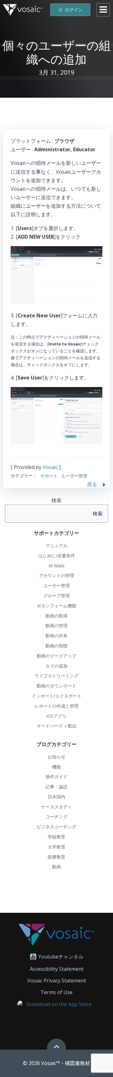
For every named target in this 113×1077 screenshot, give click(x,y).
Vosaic (50, 467)
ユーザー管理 (74, 476)
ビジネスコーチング (56, 827)
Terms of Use (56, 992)
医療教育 (56, 857)
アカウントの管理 (56, 575)
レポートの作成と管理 (56, 706)
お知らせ (56, 757)
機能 (56, 767)
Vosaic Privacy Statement (56, 980)
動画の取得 (56, 616)
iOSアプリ (56, 716)
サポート (49, 476)
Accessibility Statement (56, 968)
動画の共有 (56, 636)
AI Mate (57, 566)
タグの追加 (56, 666)
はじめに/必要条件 (56, 556)
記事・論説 (56, 787)
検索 (56, 500)
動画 (56, 867)
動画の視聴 (56, 646)
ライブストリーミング (56, 676)
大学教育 (56, 847)
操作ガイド (56, 776)
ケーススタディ (56, 807)
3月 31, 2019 (56, 72)
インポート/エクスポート (57, 696)
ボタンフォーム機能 (56, 606)
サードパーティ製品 (56, 726)
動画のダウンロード (56, 686)
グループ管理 (56, 596)
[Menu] (103, 9)
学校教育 (56, 837)
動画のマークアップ (56, 656)
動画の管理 (56, 625)
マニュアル (56, 545)
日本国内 (56, 797)
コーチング (56, 816)
